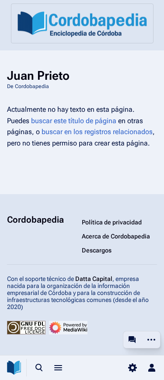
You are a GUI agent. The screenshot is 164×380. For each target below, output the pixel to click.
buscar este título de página (73, 121)
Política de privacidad (112, 222)
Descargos (97, 250)
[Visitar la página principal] (14, 367)
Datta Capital (93, 278)
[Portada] (82, 23)
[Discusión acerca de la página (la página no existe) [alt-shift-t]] (132, 339)
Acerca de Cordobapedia (116, 236)
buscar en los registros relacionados (97, 132)
